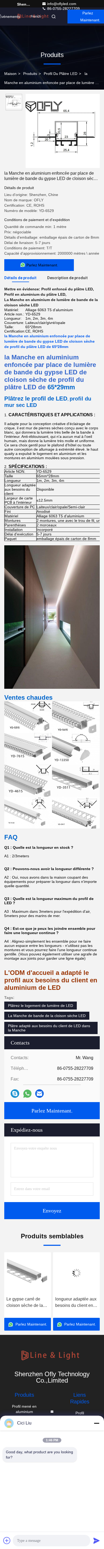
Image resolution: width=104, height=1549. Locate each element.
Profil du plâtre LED (60, 73)
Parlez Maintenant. (52, 1111)
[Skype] (14, 1093)
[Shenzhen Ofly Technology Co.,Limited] (52, 1356)
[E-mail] (39, 1093)
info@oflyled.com (61, 4)
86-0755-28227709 (63, 8)
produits (30, 73)
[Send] (96, 1540)
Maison (10, 73)
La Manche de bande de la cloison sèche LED (47, 1016)
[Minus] (96, 1423)
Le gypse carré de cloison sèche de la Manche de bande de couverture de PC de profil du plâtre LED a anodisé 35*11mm (26, 1303)
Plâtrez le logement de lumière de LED (40, 1005)
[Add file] (7, 1540)
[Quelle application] (27, 1093)
